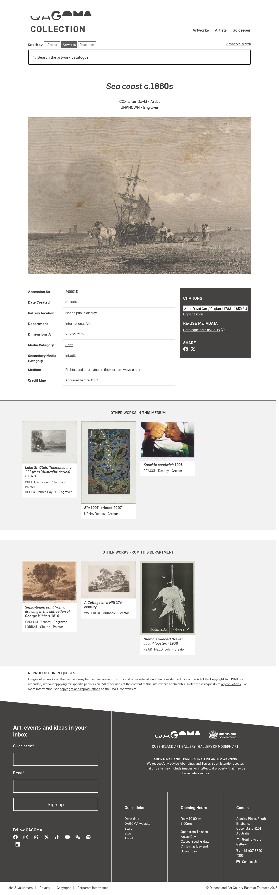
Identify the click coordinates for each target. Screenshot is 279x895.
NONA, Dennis (94, 513)
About (129, 838)
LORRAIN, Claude (37, 626)
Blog (128, 833)
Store (128, 828)
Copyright (64, 887)
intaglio (71, 355)
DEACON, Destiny (156, 470)
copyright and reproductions (80, 689)
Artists (221, 30)
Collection (58, 28)
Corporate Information (92, 887)
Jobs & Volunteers (20, 887)
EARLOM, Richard (38, 622)
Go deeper (242, 30)
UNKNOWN (130, 107)
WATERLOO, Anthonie (100, 613)
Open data (132, 818)
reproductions (231, 684)
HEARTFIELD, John (157, 649)
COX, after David (133, 101)
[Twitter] (193, 349)
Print (69, 344)
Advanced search (238, 44)
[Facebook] (185, 349)
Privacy (44, 887)
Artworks (201, 30)
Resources (87, 44)
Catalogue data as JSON (201, 329)
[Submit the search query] (31, 57)
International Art (77, 323)
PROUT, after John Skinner (44, 482)
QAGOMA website (137, 823)
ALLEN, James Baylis (40, 492)
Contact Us (250, 861)
